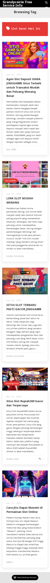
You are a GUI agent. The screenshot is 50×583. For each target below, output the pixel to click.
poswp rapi (12, 459)
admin (9, 562)
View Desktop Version (26, 577)
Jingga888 (10, 61)
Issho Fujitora (15, 256)
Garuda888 (10, 180)
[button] (46, 8)
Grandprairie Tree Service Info (17, 3)
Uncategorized (11, 383)
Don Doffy (11, 149)
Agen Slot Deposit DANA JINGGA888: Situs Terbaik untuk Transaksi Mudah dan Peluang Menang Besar (23, 87)
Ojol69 (8, 490)
